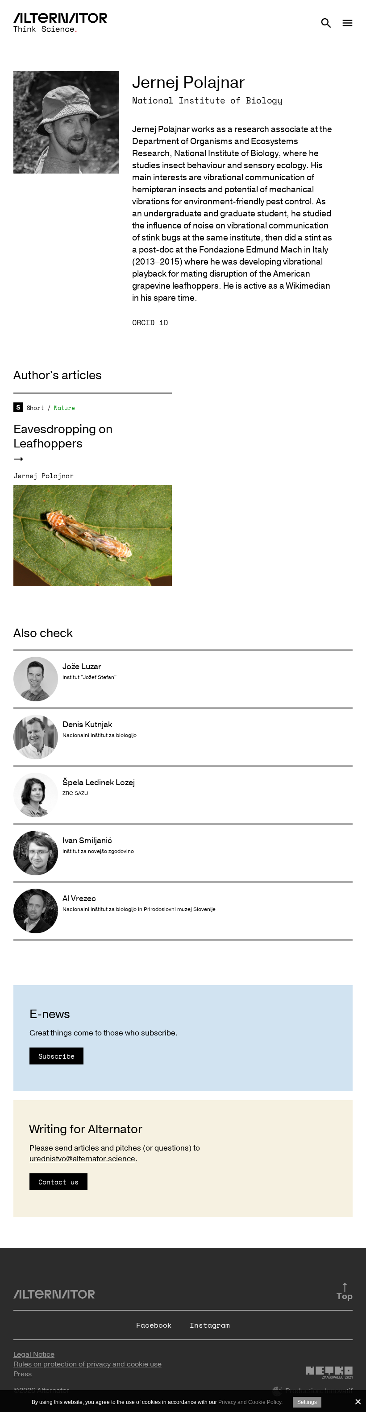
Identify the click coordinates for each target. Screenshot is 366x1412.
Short (35, 407)
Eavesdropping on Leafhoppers (62, 436)
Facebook (154, 1325)
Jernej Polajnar (43, 475)
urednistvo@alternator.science (82, 1159)
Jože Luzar (81, 666)
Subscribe (56, 1056)
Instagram (210, 1325)
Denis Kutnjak (87, 724)
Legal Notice (33, 1354)
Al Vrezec (79, 898)
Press (22, 1374)
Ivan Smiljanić (87, 840)
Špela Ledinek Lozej (98, 782)
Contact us (58, 1182)
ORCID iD (150, 322)
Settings (307, 1402)
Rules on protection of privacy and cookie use (87, 1364)
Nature (64, 407)
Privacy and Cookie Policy (249, 1402)
